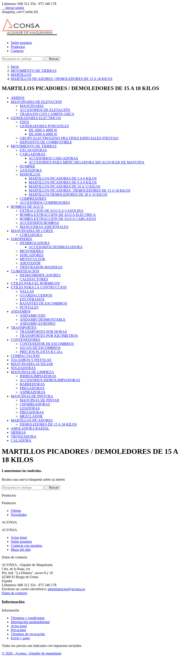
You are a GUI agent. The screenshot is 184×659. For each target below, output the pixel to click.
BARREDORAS (32, 384)
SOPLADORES (32, 255)
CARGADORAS (32, 154)
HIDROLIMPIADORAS (38, 376)
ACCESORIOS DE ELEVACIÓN (45, 110)
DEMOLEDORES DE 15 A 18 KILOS (48, 424)
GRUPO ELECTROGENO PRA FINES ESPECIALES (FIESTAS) (69, 138)
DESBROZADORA (35, 243)
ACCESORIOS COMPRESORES (45, 203)
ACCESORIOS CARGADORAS (53, 158)
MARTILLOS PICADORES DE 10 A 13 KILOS (64, 186)
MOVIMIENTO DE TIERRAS (34, 146)
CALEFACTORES (34, 279)
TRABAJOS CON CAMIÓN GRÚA (47, 114)
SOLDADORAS (23, 368)
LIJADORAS (30, 408)
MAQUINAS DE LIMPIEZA (32, 372)
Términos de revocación (28, 634)
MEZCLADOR (31, 416)
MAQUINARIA (32, 106)
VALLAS (27, 291)
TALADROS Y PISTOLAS (31, 360)
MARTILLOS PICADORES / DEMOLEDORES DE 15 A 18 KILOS (79, 190)
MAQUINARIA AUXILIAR (32, 364)
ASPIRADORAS (32, 392)
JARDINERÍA (21, 239)
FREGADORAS (32, 388)
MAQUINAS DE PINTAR (39, 400)
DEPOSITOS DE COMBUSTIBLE (46, 142)
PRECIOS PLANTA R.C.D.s (41, 352)
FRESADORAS (32, 412)
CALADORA (21, 440)
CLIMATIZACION (25, 271)
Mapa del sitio (21, 549)
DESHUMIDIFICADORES (40, 275)
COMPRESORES (33, 198)
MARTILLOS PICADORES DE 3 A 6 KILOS (63, 178)
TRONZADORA (23, 436)
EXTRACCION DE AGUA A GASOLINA (51, 211)
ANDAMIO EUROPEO (37, 323)
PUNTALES (29, 307)
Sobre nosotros (21, 43)
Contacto (17, 51)
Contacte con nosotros (26, 545)
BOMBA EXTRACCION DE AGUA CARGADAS (58, 219)
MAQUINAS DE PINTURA (32, 396)
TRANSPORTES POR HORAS (43, 332)
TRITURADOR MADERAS (41, 267)
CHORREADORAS (35, 404)
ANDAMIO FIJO (33, 315)
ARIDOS (17, 98)
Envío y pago (20, 638)
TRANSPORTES (23, 328)
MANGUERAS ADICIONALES (44, 227)
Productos (18, 47)
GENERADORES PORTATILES (44, 126)
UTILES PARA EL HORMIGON (35, 283)
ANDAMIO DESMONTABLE (43, 319)
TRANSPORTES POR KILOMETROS (49, 336)
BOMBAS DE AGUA (27, 207)
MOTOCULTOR (32, 259)
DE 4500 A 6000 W (43, 134)
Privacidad (18, 630)
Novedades (19, 515)
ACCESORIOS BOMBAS (39, 223)
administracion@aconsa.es (66, 589)
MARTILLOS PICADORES (32, 420)
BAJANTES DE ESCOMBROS (43, 303)
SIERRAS (18, 432)
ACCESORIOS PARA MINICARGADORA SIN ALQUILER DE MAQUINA (87, 162)
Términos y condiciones (28, 618)
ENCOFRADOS (32, 299)
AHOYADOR (30, 263)
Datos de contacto (14, 593)
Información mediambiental (30, 622)
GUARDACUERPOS (36, 295)
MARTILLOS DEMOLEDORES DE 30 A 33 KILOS (68, 194)
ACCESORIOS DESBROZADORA (56, 247)
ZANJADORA (31, 170)
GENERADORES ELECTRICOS (36, 118)
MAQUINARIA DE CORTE (32, 231)
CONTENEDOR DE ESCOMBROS (47, 344)
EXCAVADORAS (33, 150)
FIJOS (24, 122)
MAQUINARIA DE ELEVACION (36, 102)
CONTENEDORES (25, 340)
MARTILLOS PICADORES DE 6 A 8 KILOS (63, 182)
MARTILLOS (30, 174)
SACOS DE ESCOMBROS (40, 348)
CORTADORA (31, 235)
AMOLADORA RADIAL (30, 428)
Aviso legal (19, 537)
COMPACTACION (25, 356)
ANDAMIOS (21, 311)
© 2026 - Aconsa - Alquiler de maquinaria (31, 653)
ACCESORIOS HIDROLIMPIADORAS (50, 380)
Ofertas (16, 511)
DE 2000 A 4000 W (43, 130)
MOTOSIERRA (32, 251)
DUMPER (27, 166)
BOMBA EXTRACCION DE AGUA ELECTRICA (58, 215)
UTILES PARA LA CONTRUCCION (39, 287)
